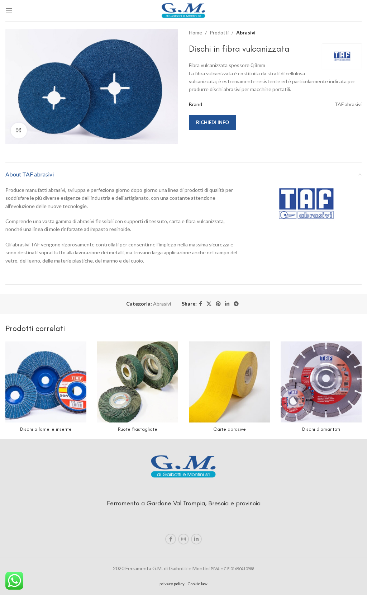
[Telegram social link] (236, 304)
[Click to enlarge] (19, 131)
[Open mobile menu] (9, 11)
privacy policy (172, 583)
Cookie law (197, 583)
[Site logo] (183, 10)
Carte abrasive (229, 429)
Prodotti (219, 32)
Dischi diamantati (321, 429)
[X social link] (209, 304)
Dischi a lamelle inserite (46, 429)
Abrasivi (246, 32)
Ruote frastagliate (137, 429)
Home (195, 32)
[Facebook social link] (200, 304)
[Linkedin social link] (227, 304)
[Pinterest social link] (218, 304)
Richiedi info (212, 122)
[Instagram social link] (183, 539)
